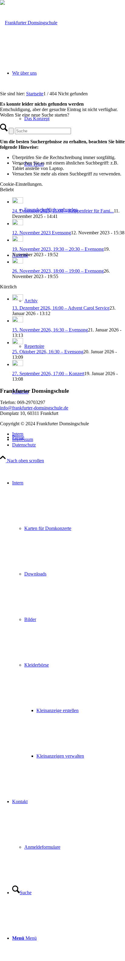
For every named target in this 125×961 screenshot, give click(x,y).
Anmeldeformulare (42, 847)
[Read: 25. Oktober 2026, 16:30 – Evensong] (17, 342)
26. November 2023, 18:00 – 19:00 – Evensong (58, 270)
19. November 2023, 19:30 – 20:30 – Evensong (58, 249)
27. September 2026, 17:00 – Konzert (48, 373)
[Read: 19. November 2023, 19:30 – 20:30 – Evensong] (17, 240)
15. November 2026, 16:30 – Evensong (50, 329)
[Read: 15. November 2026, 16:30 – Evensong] (17, 320)
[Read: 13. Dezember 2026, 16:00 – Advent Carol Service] (17, 298)
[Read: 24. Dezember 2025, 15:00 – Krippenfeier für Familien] (17, 201)
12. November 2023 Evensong (41, 232)
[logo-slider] (28, 22)
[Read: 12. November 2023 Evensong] (17, 223)
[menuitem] (68, 619)
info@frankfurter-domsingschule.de (34, 407)
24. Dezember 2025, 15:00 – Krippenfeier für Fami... (63, 210)
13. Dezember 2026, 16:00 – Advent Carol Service (61, 308)
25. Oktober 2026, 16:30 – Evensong (47, 351)
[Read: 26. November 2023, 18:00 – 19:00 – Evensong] (17, 261)
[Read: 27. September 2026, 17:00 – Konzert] (17, 364)
